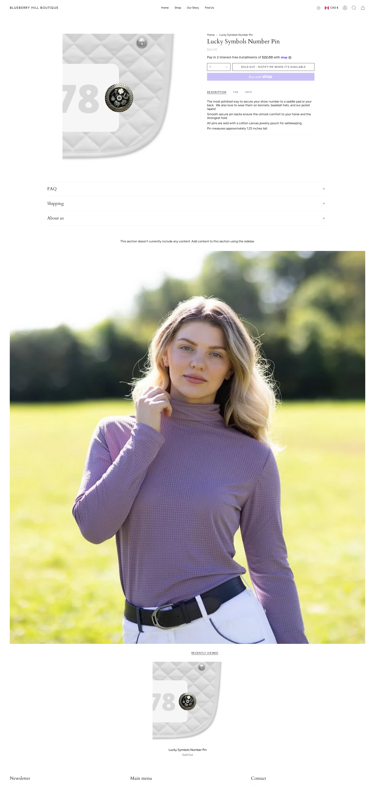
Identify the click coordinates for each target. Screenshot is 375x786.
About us (55, 218)
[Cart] (362, 7)
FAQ (52, 189)
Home (211, 35)
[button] (178, 8)
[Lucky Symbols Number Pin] (188, 704)
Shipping (55, 203)
